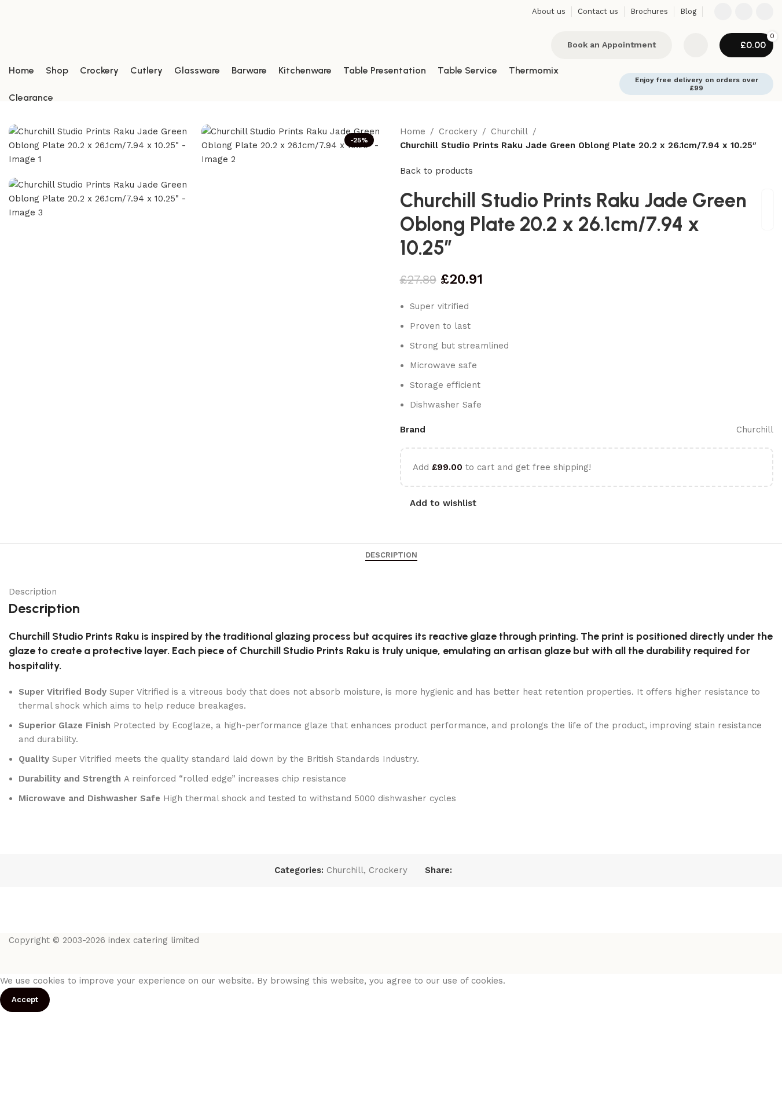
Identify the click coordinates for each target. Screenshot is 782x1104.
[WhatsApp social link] (764, 11)
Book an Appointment (611, 44)
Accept (25, 999)
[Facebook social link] (723, 11)
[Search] (534, 45)
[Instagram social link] (743, 11)
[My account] (696, 45)
